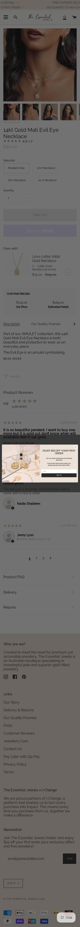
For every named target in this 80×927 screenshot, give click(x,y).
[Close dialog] (75, 447)
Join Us (59, 475)
